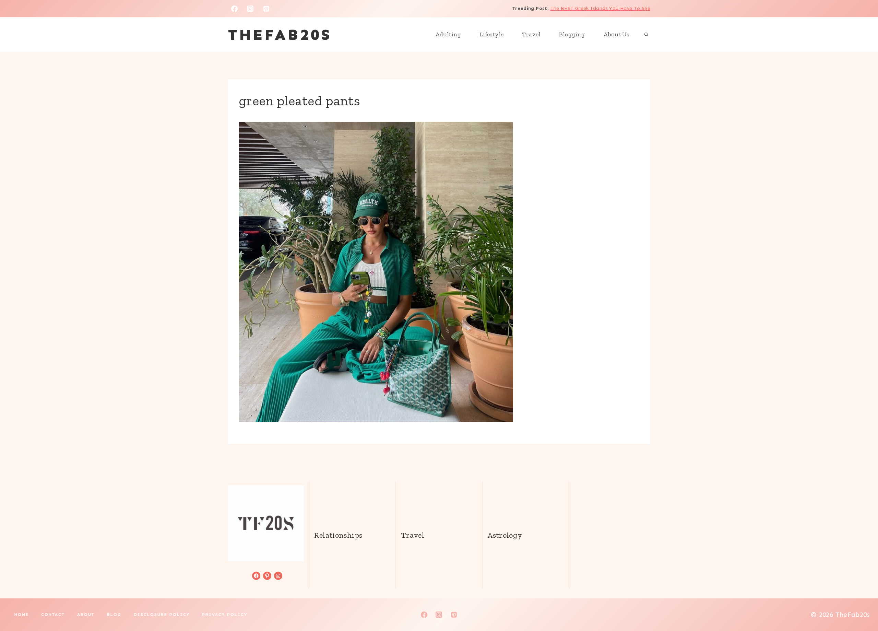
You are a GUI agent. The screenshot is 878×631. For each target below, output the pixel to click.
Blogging (572, 34)
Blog (114, 614)
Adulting (448, 34)
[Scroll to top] (861, 603)
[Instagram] (250, 8)
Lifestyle (491, 34)
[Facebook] (234, 8)
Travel (531, 34)
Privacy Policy (224, 614)
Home (21, 614)
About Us (616, 34)
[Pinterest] (266, 8)
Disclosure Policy (162, 614)
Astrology (504, 535)
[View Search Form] (646, 35)
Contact (53, 614)
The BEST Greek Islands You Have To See (600, 8)
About (86, 614)
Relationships (338, 535)
